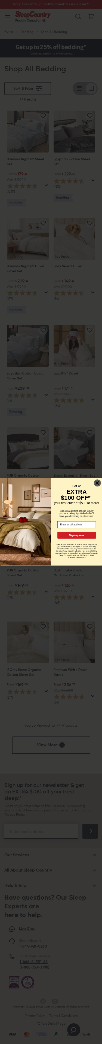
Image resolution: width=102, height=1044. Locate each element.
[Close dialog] (97, 483)
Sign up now (76, 535)
